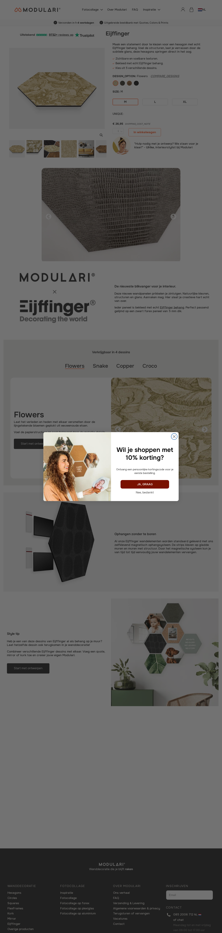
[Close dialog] (174, 437)
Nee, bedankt (145, 492)
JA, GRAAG (145, 484)
